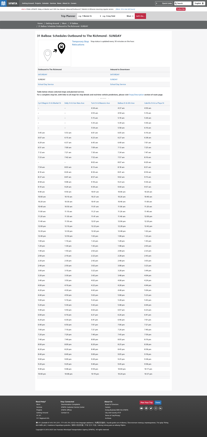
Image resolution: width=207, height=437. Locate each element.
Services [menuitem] (53, 3)
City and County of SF (113, 413)
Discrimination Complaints (70, 404)
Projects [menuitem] (38, 3)
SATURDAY (42, 74)
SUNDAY (114, 79)
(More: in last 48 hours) (125, 9)
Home (40, 23)
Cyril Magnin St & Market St (49, 103)
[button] (199, 3)
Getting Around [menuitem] (28, 3)
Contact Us (65, 413)
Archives (108, 418)
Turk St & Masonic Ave (100, 103)
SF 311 (38, 415)
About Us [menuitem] (66, 3)
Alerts (23, 9)
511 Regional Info (42, 418)
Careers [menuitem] (73, 3)
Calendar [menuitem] (45, 3)
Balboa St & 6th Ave (126, 103)
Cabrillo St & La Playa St (154, 103)
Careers (107, 407)
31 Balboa (74, 23)
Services (39, 407)
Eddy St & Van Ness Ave (74, 103)
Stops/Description (136, 95)
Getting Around (52, 23)
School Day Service (46, 84)
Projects (39, 410)
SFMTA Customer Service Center (72, 407)
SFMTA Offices (66, 410)
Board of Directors (111, 404)
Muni (64, 23)
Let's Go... (140, 16)
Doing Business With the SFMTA (116, 410)
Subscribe (181, 9)
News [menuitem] (59, 3)
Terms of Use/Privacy (112, 415)
